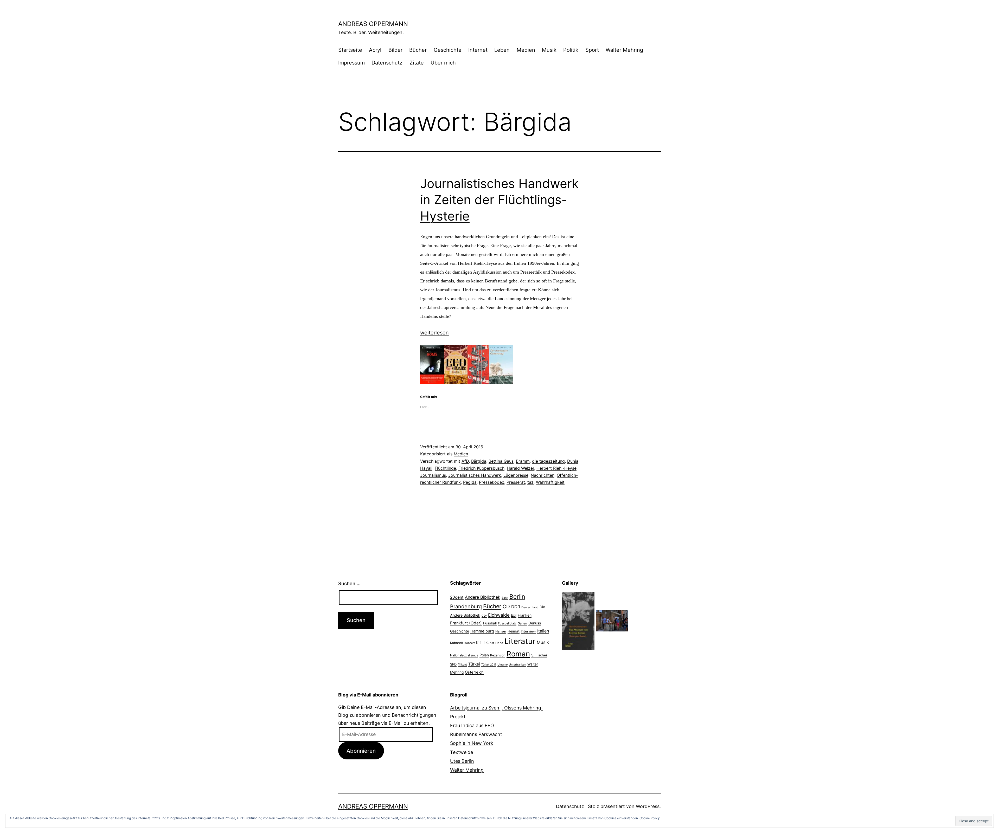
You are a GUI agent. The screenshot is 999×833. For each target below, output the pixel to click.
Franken (524, 615)
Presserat (516, 482)
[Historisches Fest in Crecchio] (612, 620)
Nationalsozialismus (464, 655)
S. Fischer (539, 655)
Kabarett (456, 643)
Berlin (517, 596)
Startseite (350, 50)
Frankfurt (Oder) (466, 623)
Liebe (499, 643)
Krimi (480, 643)
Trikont (462, 664)
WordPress (647, 806)
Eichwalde (499, 615)
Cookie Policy (649, 818)
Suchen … (349, 583)
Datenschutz (387, 63)
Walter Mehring (624, 50)
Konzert (469, 643)
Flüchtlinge (445, 468)
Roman (518, 653)
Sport (592, 50)
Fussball (490, 623)
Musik (549, 50)
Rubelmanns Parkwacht (476, 734)
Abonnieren (361, 750)
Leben (502, 50)
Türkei (474, 664)
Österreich (474, 672)
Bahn (505, 597)
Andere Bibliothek (482, 597)
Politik (570, 50)
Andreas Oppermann (373, 24)
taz (530, 482)
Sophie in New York (471, 743)
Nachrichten (542, 475)
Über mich (443, 63)
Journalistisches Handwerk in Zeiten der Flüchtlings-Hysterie (499, 200)
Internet (478, 50)
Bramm (523, 461)
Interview (528, 631)
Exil (513, 615)
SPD (453, 664)
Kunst (490, 643)
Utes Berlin (462, 761)
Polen (484, 655)
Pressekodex (491, 482)
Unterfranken (517, 664)
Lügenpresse (515, 475)
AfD (465, 461)
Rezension (497, 655)
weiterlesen (434, 333)
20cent (457, 597)
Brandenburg (466, 606)
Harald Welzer (520, 468)
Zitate (416, 63)
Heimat (514, 631)
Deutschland (529, 607)
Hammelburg (482, 631)
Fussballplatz (507, 623)
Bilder (395, 50)
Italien (543, 631)
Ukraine (502, 664)
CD (506, 606)
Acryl (375, 50)
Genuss (534, 623)
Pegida (470, 482)
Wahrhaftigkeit (550, 482)
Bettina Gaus (501, 461)
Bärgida (478, 461)
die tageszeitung (548, 461)
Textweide (461, 752)
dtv (484, 615)
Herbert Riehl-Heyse (556, 468)
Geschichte (448, 50)
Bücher (418, 50)
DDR (515, 606)
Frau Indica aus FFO (472, 725)
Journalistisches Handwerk (474, 475)
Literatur (519, 641)
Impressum (351, 63)
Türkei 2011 (488, 664)
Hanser (500, 631)
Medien (526, 50)
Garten (522, 623)
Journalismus (433, 475)
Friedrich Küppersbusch (481, 468)
